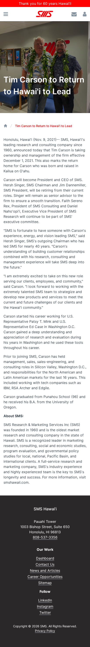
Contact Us (45, 564)
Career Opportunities (45, 576)
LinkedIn (45, 600)
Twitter (45, 612)
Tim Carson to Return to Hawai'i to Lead (43, 126)
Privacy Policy (45, 631)
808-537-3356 (45, 537)
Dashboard (45, 558)
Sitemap (45, 583)
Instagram (45, 606)
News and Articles (45, 570)
